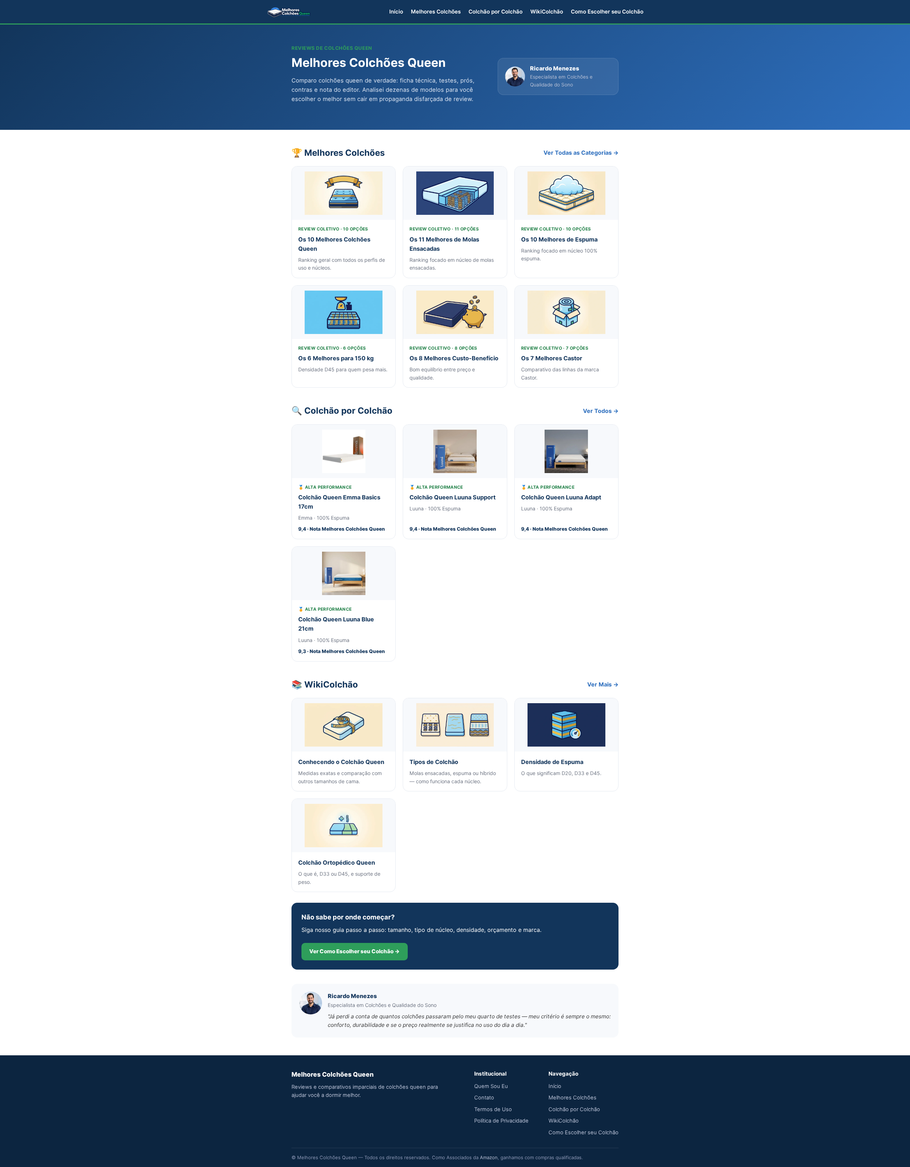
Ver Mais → (603, 684)
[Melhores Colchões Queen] (289, 11)
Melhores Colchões (436, 11)
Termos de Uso (493, 1109)
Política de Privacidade (501, 1121)
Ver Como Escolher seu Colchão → (354, 951)
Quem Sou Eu (491, 1086)
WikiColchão (546, 11)
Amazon (489, 1157)
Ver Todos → (601, 410)
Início (396, 11)
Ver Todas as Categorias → (581, 152)
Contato (484, 1097)
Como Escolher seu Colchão (607, 11)
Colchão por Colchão (496, 11)
